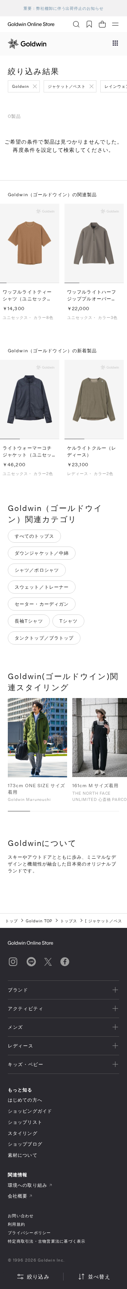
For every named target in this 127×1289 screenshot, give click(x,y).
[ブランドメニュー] (115, 43)
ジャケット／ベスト (67, 86)
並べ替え (99, 1276)
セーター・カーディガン (42, 604)
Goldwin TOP (39, 920)
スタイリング (22, 1133)
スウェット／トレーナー (42, 587)
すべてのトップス (34, 536)
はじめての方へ (25, 1100)
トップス (68, 920)
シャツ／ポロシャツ (37, 570)
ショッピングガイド (30, 1111)
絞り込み (38, 1276)
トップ (11, 920)
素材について (22, 1155)
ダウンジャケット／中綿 (42, 553)
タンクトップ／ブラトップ (44, 638)
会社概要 (17, 1196)
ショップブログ (25, 1144)
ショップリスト (25, 1122)
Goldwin (20, 86)
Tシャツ (68, 621)
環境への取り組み (27, 1185)
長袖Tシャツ (29, 621)
